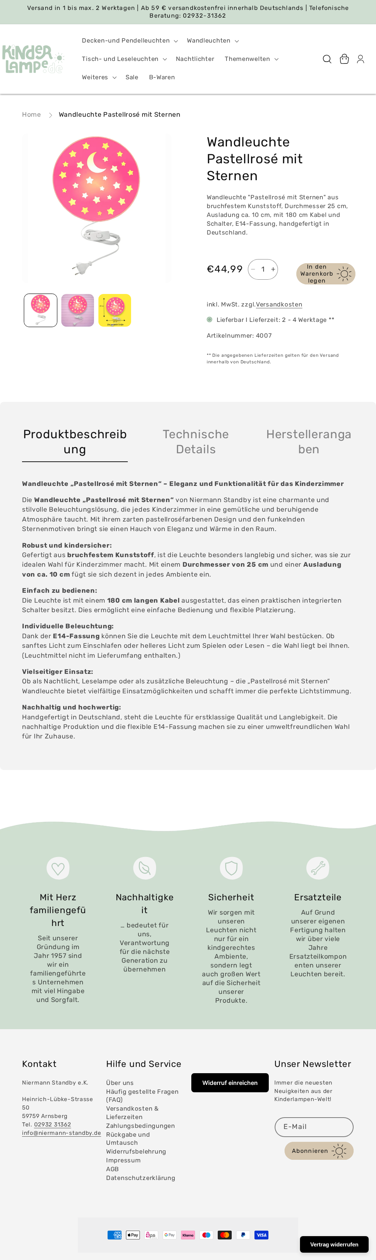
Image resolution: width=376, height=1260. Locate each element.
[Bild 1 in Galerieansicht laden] (40, 310)
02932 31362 (52, 1124)
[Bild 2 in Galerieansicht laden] (77, 310)
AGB (112, 1169)
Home (31, 114)
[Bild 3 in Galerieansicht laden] (114, 310)
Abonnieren (310, 1150)
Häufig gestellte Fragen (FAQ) (142, 1096)
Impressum (123, 1160)
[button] (129, 41)
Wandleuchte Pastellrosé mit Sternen (120, 114)
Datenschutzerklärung (140, 1177)
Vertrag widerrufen (334, 1244)
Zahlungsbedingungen (140, 1125)
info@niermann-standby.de (61, 1132)
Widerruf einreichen (230, 1082)
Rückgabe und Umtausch (128, 1139)
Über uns (120, 1082)
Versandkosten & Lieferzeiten (132, 1113)
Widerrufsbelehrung (136, 1151)
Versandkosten (279, 304)
